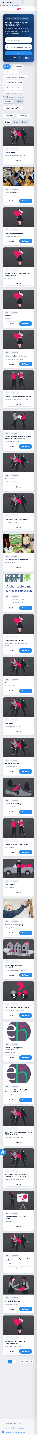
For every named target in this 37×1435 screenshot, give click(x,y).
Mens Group (9, 723)
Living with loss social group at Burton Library (18, 1260)
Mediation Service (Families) (14, 640)
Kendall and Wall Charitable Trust (16, 600)
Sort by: (13, 108)
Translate (15, 5)
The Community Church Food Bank (17, 1007)
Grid (8, 122)
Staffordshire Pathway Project (15, 356)
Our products (21, 1428)
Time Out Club (10, 152)
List (17, 122)
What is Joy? (10, 1428)
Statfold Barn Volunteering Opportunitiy (14, 966)
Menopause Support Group (14, 233)
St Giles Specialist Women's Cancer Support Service (17, 274)
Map (25, 122)
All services (19, 101)
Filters (23, 115)
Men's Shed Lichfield (12, 479)
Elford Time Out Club (12, 193)
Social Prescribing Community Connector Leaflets (15, 1342)
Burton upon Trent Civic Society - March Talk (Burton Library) (18, 1133)
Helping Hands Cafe (12, 763)
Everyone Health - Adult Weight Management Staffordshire (16, 1091)
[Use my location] (8, 47)
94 (22, 1361)
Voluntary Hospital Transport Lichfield (18, 396)
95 (27, 1361)
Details (18, 160)
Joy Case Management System (16, 1432)
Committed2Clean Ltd (12, 1301)
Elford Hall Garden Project (14, 804)
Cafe (6, 683)
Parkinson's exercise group (14, 925)
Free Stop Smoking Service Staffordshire (14, 1049)
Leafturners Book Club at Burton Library (16, 1217)
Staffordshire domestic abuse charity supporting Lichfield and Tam (18, 437)
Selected (8, 101)
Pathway (8, 316)
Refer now (25, 201)
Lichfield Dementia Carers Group (16, 559)
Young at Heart (10, 884)
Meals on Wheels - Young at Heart (16, 844)
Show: (9, 115)
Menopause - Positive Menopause (16, 519)
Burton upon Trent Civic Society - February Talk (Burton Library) (16, 1175)
